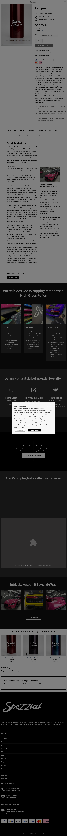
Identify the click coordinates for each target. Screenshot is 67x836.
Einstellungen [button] (20, 430)
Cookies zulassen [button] (34, 430)
